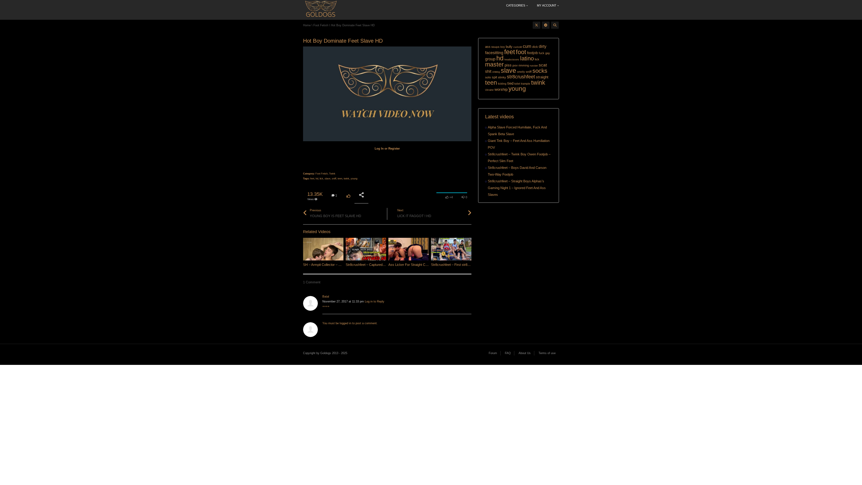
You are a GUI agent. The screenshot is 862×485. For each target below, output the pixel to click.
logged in (345, 323)
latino (527, 58)
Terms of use (547, 353)
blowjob (495, 47)
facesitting (494, 53)
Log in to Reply (374, 301)
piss (508, 65)
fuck (541, 53)
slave (327, 178)
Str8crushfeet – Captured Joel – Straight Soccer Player (386, 265)
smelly (521, 72)
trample (525, 83)
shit (488, 71)
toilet (517, 83)
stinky (502, 77)
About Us (525, 353)
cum (527, 46)
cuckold (517, 47)
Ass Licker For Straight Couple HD (413, 265)
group (490, 59)
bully (509, 46)
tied (510, 83)
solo (488, 77)
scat (543, 65)
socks (539, 71)
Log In (379, 148)
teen (340, 178)
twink (346, 178)
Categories (516, 5)
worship (501, 89)
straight (542, 77)
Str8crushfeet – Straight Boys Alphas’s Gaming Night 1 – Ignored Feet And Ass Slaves (517, 187)
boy (502, 46)
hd (317, 178)
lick (321, 178)
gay (547, 53)
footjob (532, 53)
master (494, 64)
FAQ (508, 353)
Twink (332, 173)
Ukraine (489, 89)
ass (487, 46)
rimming (524, 65)
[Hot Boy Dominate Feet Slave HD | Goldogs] (320, 9)
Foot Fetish (321, 173)
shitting (496, 72)
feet (312, 178)
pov (515, 65)
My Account (547, 5)
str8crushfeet (521, 76)
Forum (493, 353)
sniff (334, 178)
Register (394, 148)
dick (535, 46)
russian (534, 65)
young (354, 178)
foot (521, 52)
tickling (502, 83)
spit (494, 77)
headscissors (511, 59)
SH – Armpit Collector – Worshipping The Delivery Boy (343, 265)
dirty (542, 46)
